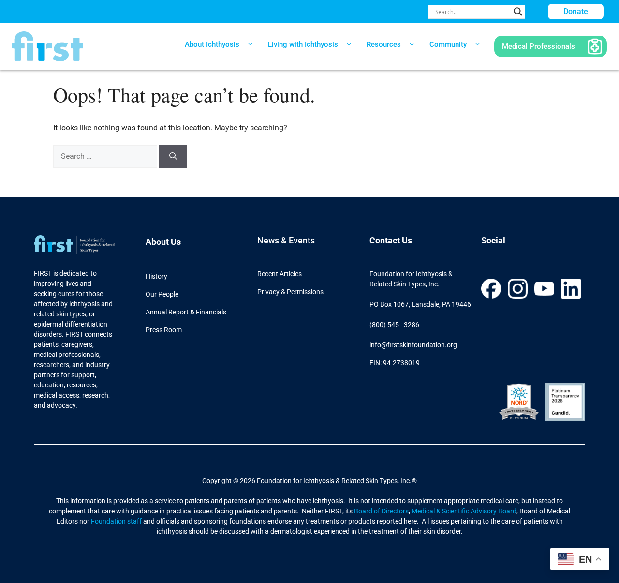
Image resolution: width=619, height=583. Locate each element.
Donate (575, 11)
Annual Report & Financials (186, 312)
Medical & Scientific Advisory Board (464, 511)
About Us (163, 242)
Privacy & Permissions (290, 292)
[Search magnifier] (518, 11)
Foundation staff (115, 521)
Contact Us (390, 240)
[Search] (173, 156)
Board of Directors (381, 511)
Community (448, 44)
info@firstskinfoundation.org (413, 345)
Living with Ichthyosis (303, 44)
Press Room (164, 330)
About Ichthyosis (212, 44)
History (156, 276)
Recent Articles (279, 274)
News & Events (286, 240)
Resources (384, 44)
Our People (162, 294)
